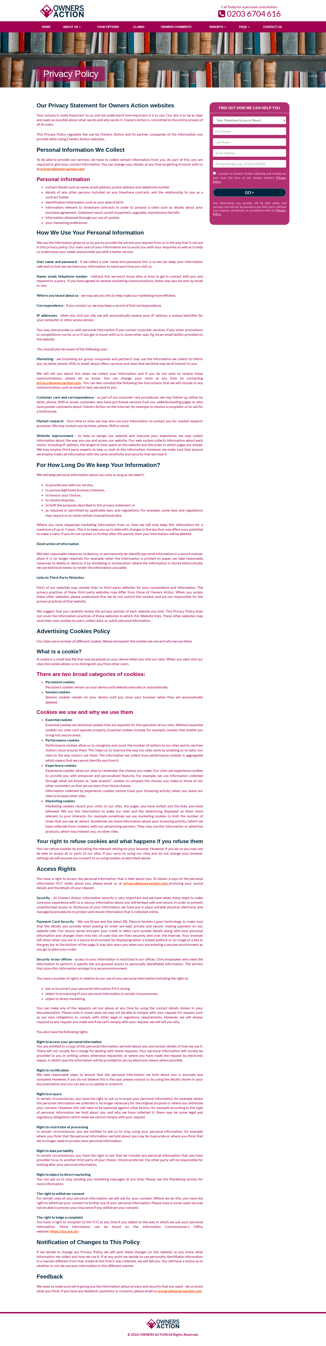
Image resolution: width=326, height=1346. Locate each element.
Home (46, 27)
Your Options (108, 27)
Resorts (216, 27)
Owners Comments (176, 27)
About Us (71, 27)
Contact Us (272, 27)
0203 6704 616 (253, 13)
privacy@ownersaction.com (62, 169)
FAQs (243, 27)
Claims (138, 27)
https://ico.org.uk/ (64, 1231)
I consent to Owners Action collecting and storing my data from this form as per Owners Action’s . (249, 178)
